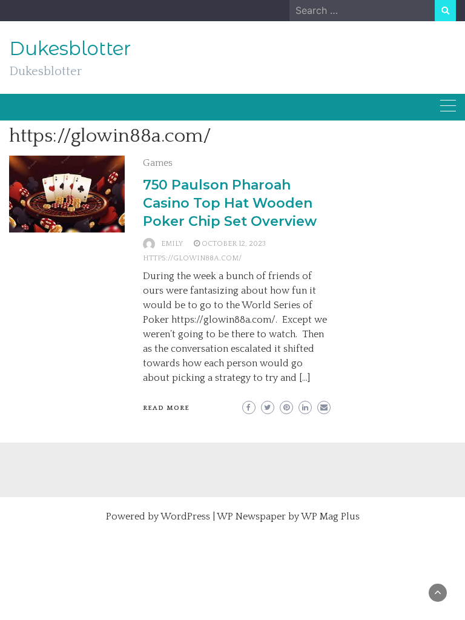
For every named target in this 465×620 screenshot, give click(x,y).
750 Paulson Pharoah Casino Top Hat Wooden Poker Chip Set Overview (230, 203)
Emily (172, 244)
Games (158, 162)
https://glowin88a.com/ (192, 258)
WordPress (185, 516)
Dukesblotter (70, 48)
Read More (166, 408)
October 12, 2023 (234, 244)
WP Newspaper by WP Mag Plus (288, 516)
